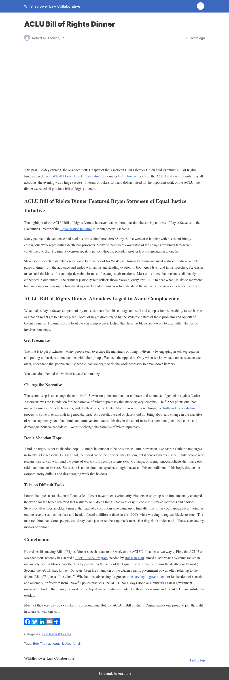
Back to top (197, 660)
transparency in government (146, 576)
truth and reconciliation (179, 408)
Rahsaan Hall (134, 557)
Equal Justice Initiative (76, 228)
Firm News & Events (56, 634)
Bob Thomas (127, 176)
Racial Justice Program (91, 557)
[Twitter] (34, 623)
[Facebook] (27, 623)
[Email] (49, 623)
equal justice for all (67, 643)
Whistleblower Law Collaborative (76, 176)
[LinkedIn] (42, 623)
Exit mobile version (114, 673)
